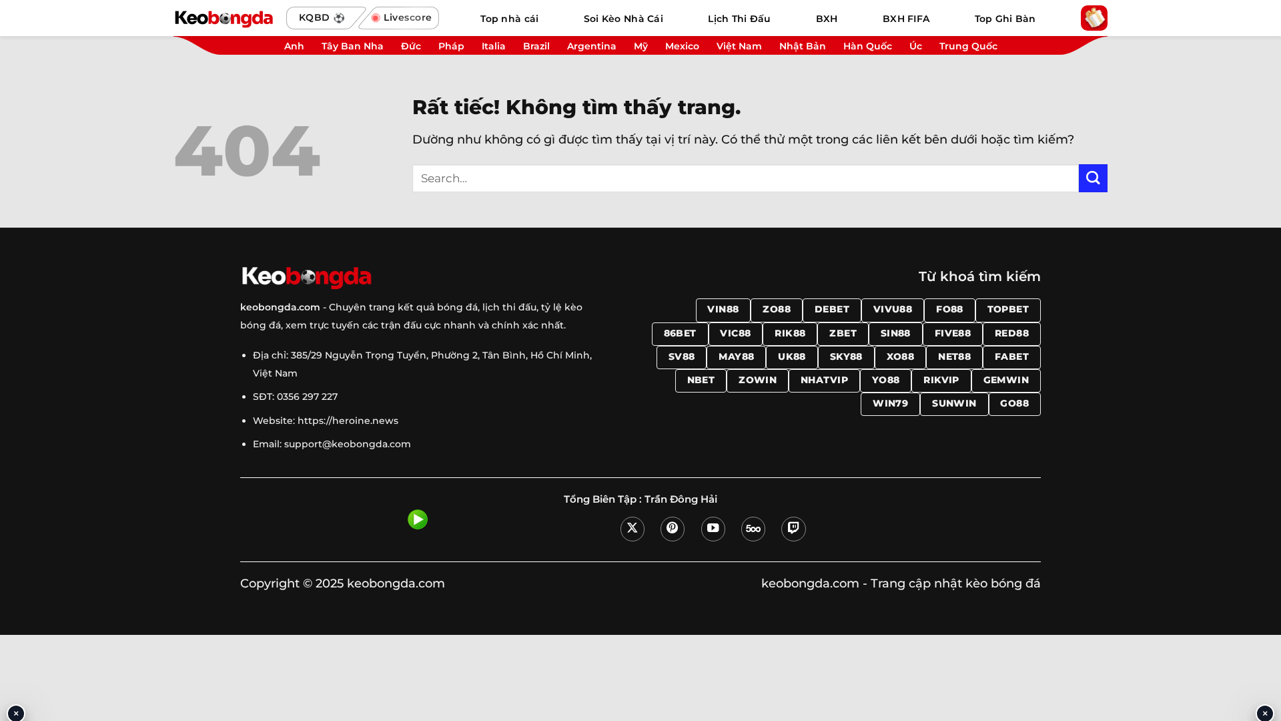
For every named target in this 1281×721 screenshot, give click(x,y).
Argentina (591, 46)
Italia (494, 46)
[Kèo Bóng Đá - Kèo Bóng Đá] (223, 18)
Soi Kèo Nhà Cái (623, 18)
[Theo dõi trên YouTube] (713, 529)
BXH (827, 18)
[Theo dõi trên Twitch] (793, 529)
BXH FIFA (906, 18)
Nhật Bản (802, 46)
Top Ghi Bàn (1005, 18)
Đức (411, 46)
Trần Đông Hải (681, 499)
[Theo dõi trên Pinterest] (673, 529)
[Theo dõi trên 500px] (753, 529)
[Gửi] (1093, 178)
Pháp (451, 46)
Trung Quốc (968, 46)
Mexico (682, 46)
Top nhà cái (509, 18)
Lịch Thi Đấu (739, 18)
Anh (294, 46)
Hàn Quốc (867, 46)
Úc (915, 46)
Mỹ (641, 46)
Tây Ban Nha (353, 46)
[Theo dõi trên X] (632, 529)
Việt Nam (739, 46)
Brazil (536, 46)
